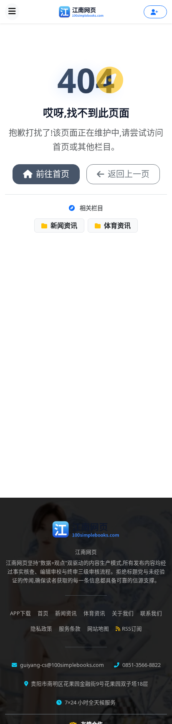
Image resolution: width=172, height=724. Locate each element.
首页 (43, 613)
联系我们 (151, 613)
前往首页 (52, 174)
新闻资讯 (63, 225)
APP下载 (20, 613)
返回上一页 (128, 174)
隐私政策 (41, 628)
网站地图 (98, 628)
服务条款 (70, 628)
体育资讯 (116, 225)
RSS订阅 (132, 628)
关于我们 (123, 613)
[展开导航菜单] (12, 11)
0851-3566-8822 (141, 665)
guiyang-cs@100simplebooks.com (61, 665)
